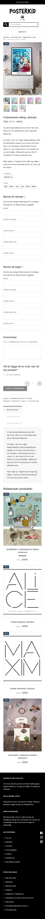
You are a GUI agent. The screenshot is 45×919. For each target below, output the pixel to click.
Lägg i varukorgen (15, 388)
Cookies (8, 854)
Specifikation (13, 416)
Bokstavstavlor (10, 886)
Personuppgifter (11, 850)
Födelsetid (8, 253)
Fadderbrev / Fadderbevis (14, 894)
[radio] (8, 177)
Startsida (6, 37)
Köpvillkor (8, 842)
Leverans (8, 846)
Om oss (8, 838)
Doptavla (8, 890)
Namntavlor (9, 902)
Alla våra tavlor (10, 878)
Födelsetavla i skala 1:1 (19, 401)
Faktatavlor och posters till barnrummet (19, 898)
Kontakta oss (10, 858)
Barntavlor (9, 882)
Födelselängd (9, 219)
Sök (6, 24)
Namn (5, 208)
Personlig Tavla (16, 37)
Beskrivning (12, 410)
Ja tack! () (12, 375)
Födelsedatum (10, 242)
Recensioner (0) (14, 423)
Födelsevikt (9, 231)
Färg (5, 183)
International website (12, 862)
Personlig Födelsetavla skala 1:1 (17, 906)
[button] (39, 45)
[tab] (12, 409)
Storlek (7, 174)
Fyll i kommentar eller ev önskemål (20, 342)
